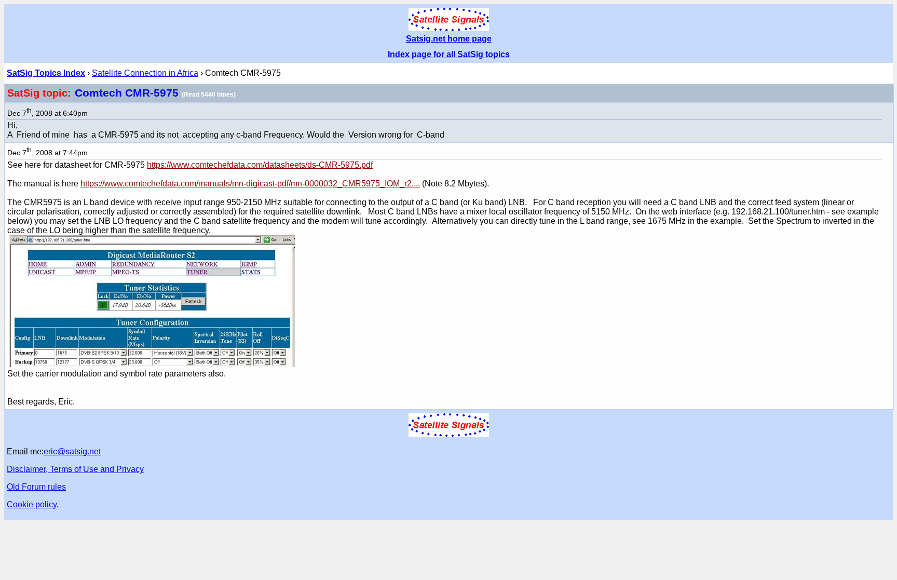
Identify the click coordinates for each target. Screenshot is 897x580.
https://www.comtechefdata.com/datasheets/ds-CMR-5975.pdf (260, 164)
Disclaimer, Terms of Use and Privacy (75, 469)
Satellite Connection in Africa (145, 73)
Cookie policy (32, 504)
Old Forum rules (36, 486)
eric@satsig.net (72, 451)
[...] (151, 364)
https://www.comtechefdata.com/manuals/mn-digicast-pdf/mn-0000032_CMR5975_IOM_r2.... (250, 183)
